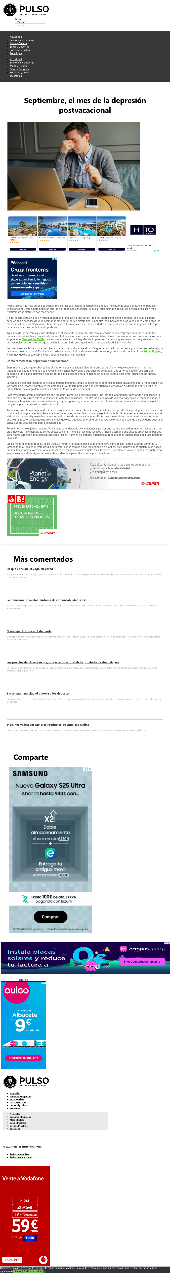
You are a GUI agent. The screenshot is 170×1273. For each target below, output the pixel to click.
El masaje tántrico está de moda (29, 631)
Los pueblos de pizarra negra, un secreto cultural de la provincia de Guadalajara (63, 662)
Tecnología (16, 53)
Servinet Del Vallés (33, 339)
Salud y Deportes (19, 69)
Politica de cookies (33, 1271)
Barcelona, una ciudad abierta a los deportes (38, 693)
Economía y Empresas (22, 62)
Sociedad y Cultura (20, 72)
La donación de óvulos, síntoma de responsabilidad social (47, 600)
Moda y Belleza (18, 65)
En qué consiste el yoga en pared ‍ (30, 569)
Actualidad (16, 59)
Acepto (18, 1271)
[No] (45, 1272)
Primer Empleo (152, 351)
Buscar (18, 19)
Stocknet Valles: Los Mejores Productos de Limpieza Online (48, 725)
